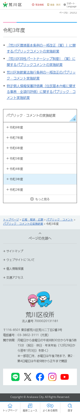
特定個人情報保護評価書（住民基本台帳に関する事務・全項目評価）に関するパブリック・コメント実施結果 (41, 92)
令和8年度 (16, 127)
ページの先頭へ (40, 238)
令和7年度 (16, 137)
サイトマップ (14, 251)
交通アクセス (14, 277)
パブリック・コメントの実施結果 (23, 223)
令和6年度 (16, 148)
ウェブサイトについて (20, 259)
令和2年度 (16, 189)
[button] (38, 4)
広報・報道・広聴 (32, 219)
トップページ (11, 219)
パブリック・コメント (59, 219)
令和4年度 (16, 168)
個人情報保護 (15, 268)
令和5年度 (16, 158)
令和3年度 (16, 179)
